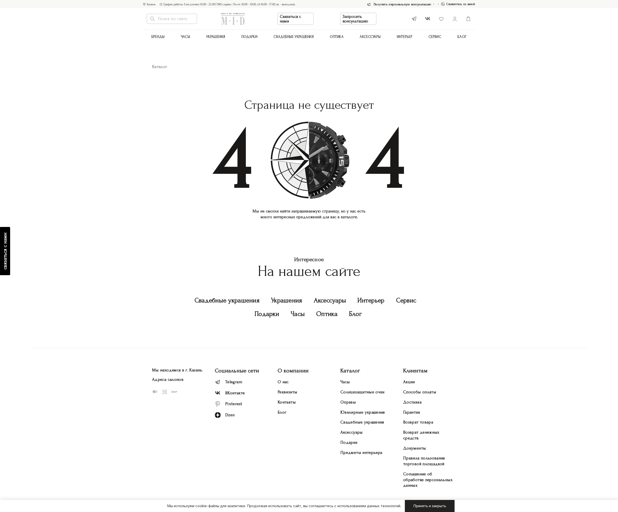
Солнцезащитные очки (362, 392)
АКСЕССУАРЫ (370, 37)
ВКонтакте (235, 393)
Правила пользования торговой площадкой (424, 461)
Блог (462, 37)
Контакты (287, 402)
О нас (283, 382)
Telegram (233, 382)
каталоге (349, 217)
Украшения (215, 37)
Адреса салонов (167, 379)
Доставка (412, 402)
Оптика (337, 37)
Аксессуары (330, 300)
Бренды (158, 37)
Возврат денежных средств (421, 435)
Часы (185, 37)
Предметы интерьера (361, 452)
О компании (293, 370)
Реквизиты (287, 392)
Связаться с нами (290, 18)
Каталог (350, 370)
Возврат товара (418, 422)
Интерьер (404, 37)
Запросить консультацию (355, 18)
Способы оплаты (419, 392)
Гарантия (411, 412)
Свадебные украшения (294, 37)
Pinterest (233, 404)
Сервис (434, 37)
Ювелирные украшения (362, 412)
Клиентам (415, 370)
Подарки (249, 37)
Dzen (230, 415)
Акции (409, 382)
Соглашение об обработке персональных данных (427, 480)
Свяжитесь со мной (460, 4)
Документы (414, 448)
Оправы (348, 402)
